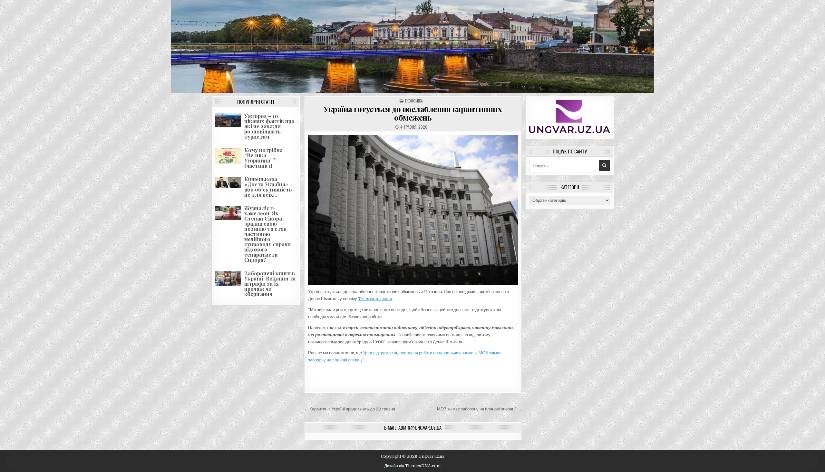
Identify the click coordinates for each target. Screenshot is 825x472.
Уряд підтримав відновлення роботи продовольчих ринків (418, 352)
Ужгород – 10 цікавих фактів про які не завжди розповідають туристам (269, 126)
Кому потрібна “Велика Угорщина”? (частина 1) (263, 158)
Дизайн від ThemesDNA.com (412, 466)
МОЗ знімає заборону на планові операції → (479, 409)
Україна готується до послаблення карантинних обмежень (413, 113)
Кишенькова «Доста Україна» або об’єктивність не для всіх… (268, 187)
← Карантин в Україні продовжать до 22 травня (349, 409)
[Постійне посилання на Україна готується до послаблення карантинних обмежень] (413, 210)
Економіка (414, 100)
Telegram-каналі (375, 298)
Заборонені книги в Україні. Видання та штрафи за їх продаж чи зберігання (270, 283)
